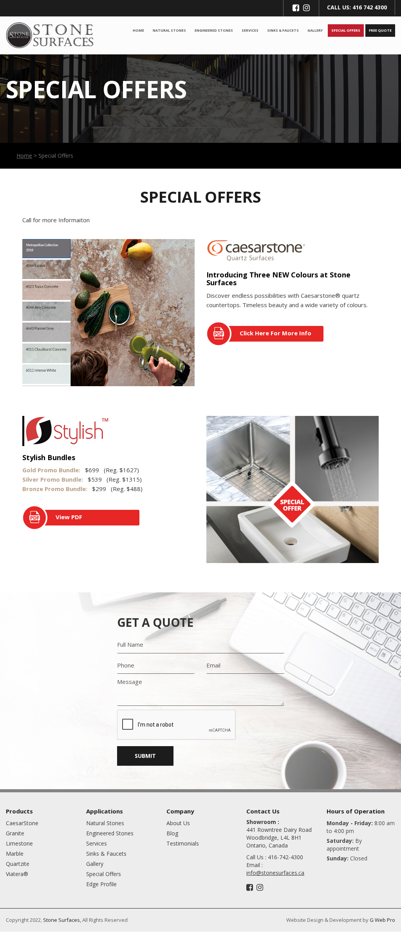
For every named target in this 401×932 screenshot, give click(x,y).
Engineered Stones (214, 30)
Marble (14, 853)
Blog (172, 833)
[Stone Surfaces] (50, 34)
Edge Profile (101, 884)
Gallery (315, 30)
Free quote (380, 30)
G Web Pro (382, 919)
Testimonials (182, 843)
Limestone (19, 843)
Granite (15, 833)
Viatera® (17, 874)
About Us (178, 823)
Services (250, 30)
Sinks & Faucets (283, 30)
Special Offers (345, 30)
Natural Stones (169, 30)
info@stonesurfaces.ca (275, 872)
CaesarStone (22, 823)
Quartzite (17, 863)
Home (138, 30)
